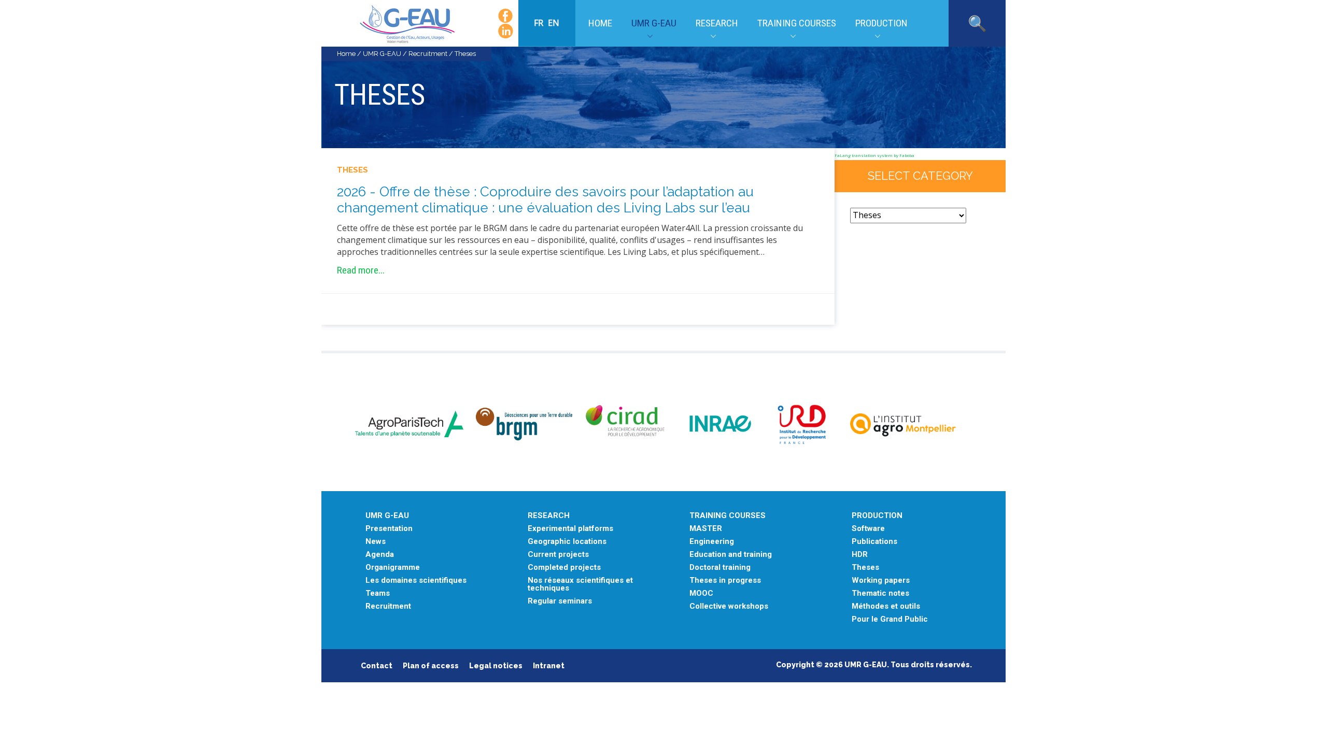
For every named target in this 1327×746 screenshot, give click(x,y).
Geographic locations (567, 542)
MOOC (701, 593)
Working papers (881, 580)
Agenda (379, 554)
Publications (874, 542)
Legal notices (496, 666)
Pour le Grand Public (890, 619)
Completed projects (564, 567)
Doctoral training (720, 567)
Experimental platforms (570, 529)
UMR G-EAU (653, 23)
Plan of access (431, 666)
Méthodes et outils (886, 606)
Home (600, 23)
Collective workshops (728, 606)
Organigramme (392, 567)
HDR (860, 554)
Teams (377, 593)
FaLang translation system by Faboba (874, 155)
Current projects (558, 554)
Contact (376, 666)
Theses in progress (725, 580)
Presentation (389, 529)
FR (539, 22)
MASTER (705, 529)
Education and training (730, 554)
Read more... (361, 270)
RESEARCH (549, 516)
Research (717, 23)
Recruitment (427, 54)
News (375, 542)
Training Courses (796, 23)
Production (881, 23)
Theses (352, 170)
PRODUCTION (877, 516)
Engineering (711, 542)
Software (868, 529)
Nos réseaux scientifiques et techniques (580, 584)
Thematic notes (880, 593)
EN (553, 22)
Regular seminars (560, 601)
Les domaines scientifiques (416, 580)
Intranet (548, 666)
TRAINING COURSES (727, 516)
